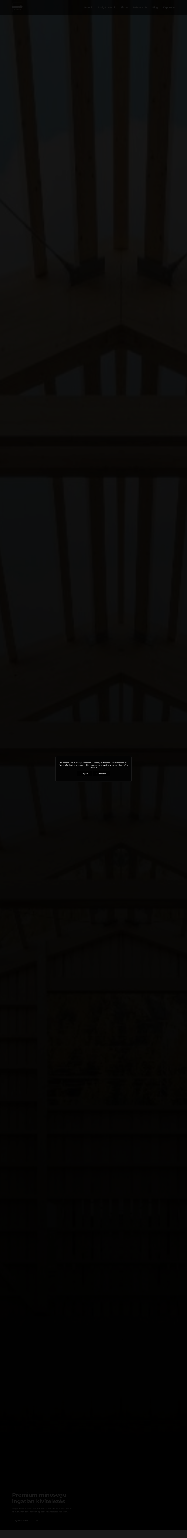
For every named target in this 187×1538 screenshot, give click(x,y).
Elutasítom (101, 774)
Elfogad (84, 774)
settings (93, 767)
